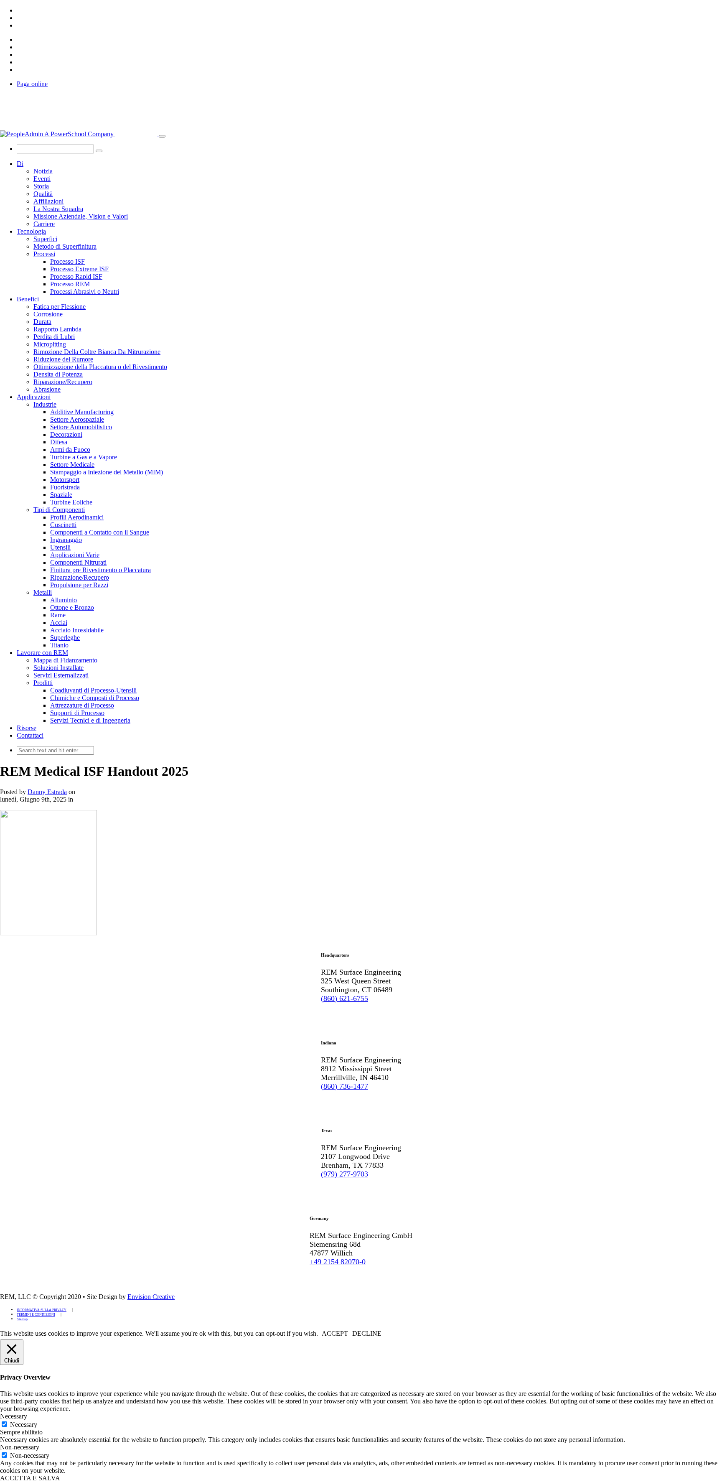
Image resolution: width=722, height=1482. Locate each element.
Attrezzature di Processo (82, 705)
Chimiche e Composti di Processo (94, 697)
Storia (41, 186)
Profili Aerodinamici (77, 517)
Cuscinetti (63, 524)
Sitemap (22, 1319)
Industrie (44, 404)
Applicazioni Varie (74, 554)
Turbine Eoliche (71, 502)
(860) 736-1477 (344, 1086)
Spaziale (61, 494)
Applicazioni (34, 396)
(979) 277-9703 (344, 1174)
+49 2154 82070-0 (338, 1262)
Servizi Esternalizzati (61, 675)
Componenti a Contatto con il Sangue (99, 532)
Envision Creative (151, 1296)
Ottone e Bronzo (72, 607)
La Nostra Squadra (58, 208)
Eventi (42, 178)
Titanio (59, 645)
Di (20, 163)
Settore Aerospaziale (77, 419)
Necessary (23, 1424)
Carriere (44, 223)
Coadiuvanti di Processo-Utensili (93, 690)
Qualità (43, 193)
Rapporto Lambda (57, 329)
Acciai (58, 622)
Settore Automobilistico (81, 426)
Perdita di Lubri (54, 336)
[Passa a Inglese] (20, 10)
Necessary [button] (13, 1416)
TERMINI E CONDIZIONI (36, 1314)
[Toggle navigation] (162, 136)
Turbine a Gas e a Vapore (83, 457)
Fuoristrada (65, 487)
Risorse (26, 727)
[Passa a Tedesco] (20, 17)
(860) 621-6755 (344, 998)
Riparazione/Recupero (62, 381)
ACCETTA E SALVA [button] (30, 1478)
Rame (58, 615)
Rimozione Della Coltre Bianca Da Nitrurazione (96, 351)
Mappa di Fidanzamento (65, 660)
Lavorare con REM (42, 652)
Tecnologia (31, 231)
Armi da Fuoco (70, 449)
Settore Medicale (72, 464)
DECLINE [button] (366, 1333)
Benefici (28, 299)
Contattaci (30, 735)
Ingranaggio (66, 539)
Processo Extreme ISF (79, 268)
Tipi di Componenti (59, 509)
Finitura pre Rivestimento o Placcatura (100, 569)
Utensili (60, 547)
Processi (44, 253)
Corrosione (48, 314)
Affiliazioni (48, 201)
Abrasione (47, 389)
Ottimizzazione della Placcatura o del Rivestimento (100, 366)
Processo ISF (67, 261)
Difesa (58, 442)
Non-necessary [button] (19, 1447)
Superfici (45, 238)
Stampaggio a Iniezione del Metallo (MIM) (106, 472)
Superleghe (65, 637)
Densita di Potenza (58, 374)
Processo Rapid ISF (76, 276)
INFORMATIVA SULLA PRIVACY (41, 1310)
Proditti (43, 682)
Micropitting (49, 344)
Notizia (43, 171)
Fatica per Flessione (59, 306)
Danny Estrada (47, 791)
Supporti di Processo (77, 712)
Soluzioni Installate (58, 667)
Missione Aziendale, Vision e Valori (80, 216)
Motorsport (64, 479)
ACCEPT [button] (335, 1333)
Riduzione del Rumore (63, 359)
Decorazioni (66, 434)
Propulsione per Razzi (79, 584)
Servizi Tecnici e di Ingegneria (90, 720)
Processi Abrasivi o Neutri (84, 291)
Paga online (32, 83)
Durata (42, 321)
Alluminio (63, 599)
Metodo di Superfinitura (65, 246)
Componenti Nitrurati (78, 562)
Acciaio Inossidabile (77, 630)
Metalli (42, 592)
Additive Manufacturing (82, 411)
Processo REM (70, 284)
